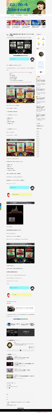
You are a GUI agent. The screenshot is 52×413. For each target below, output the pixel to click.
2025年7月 (38, 149)
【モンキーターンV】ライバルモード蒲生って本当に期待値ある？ (40, 81)
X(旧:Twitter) (18, 55)
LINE (24, 55)
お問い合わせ (40, 15)
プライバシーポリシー (33, 15)
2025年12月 (38, 140)
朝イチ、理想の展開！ (12, 75)
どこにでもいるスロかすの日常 (44, 412)
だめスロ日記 (9, 17)
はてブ (21, 55)
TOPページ (6, 17)
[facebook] (0, 203)
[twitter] (20, 350)
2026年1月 (38, 138)
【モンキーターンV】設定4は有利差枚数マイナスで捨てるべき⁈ (40, 116)
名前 (7, 394)
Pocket (26, 55)
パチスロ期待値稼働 (19, 15)
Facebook (15, 55)
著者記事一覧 (31, 347)
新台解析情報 (26, 15)
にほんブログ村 (9, 303)
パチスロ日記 (12, 15)
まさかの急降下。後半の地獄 (13, 77)
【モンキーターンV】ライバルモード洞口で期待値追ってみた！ (40, 90)
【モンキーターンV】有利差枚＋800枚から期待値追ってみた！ (16, 27)
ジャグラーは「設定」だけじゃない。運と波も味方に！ (16, 80)
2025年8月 (38, 147)
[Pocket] (0, 209)
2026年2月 (38, 136)
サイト (7, 399)
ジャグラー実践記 (16, 362)
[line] (0, 208)
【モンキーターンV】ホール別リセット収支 (21, 357)
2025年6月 (38, 151)
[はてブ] (0, 206)
